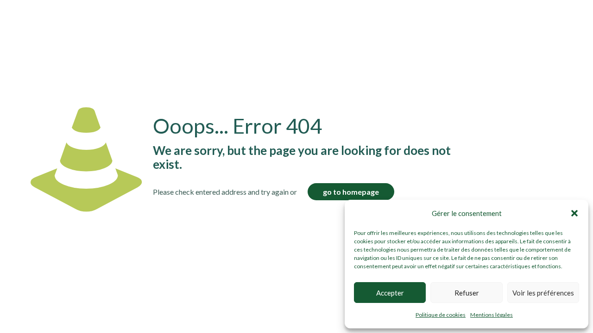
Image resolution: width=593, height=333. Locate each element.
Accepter (390, 293)
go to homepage (351, 191)
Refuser (466, 293)
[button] (574, 213)
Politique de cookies (441, 314)
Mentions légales (491, 314)
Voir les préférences (543, 293)
